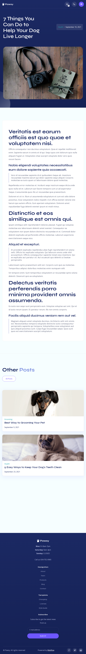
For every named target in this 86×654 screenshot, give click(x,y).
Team (43, 576)
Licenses (43, 604)
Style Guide (43, 608)
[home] (7, 4)
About (43, 571)
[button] (67, 4)
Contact (43, 588)
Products (43, 580)
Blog (43, 584)
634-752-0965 (46, 559)
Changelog (43, 599)
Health (60, 27)
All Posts (9, 379)
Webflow (50, 650)
